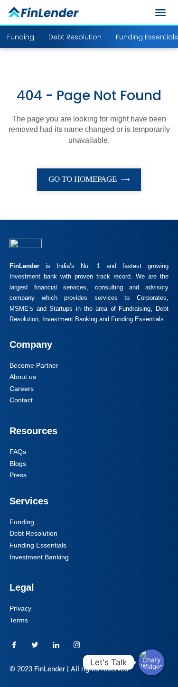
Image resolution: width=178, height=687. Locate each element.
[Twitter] (35, 645)
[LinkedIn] (56, 645)
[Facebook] (14, 645)
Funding (20, 37)
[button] (160, 12)
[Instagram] (77, 645)
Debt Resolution (75, 37)
